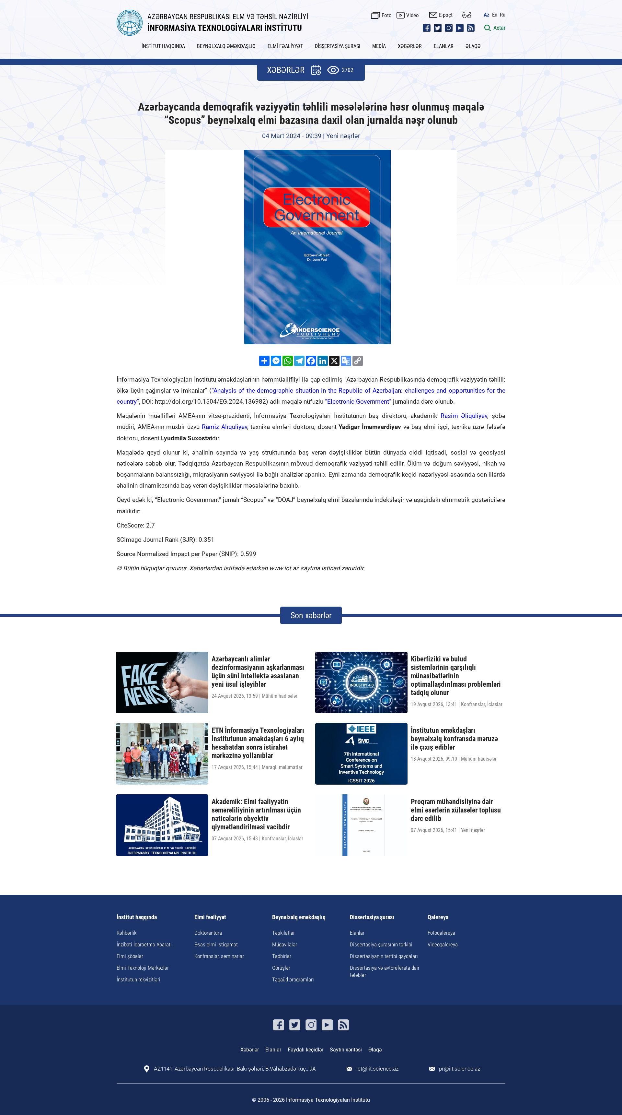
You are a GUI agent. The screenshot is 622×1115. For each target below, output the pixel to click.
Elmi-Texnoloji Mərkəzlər (143, 968)
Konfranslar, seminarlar (219, 956)
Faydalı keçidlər (305, 1050)
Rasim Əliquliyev (464, 416)
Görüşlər (281, 968)
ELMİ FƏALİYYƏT (285, 46)
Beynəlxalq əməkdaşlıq (299, 917)
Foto (387, 15)
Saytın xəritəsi (346, 1050)
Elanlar (357, 933)
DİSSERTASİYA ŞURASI (337, 46)
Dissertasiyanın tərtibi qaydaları (384, 956)
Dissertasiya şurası (372, 917)
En (494, 15)
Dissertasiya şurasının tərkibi (381, 944)
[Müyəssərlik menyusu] (466, 15)
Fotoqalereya (441, 933)
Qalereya (438, 917)
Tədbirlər (281, 956)
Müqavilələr (284, 944)
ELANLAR (444, 46)
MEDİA (379, 46)
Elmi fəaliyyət (210, 917)
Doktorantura (208, 933)
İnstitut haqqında (137, 917)
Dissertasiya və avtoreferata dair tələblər (385, 971)
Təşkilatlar (283, 933)
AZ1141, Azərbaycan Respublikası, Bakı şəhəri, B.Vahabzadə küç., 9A (235, 1069)
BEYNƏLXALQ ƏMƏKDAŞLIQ (226, 46)
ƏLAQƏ (473, 46)
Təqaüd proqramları (293, 979)
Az (487, 15)
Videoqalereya (443, 944)
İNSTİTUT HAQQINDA (163, 46)
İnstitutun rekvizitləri (138, 979)
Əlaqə (375, 1050)
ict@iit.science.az (377, 1069)
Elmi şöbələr (130, 956)
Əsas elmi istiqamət (216, 944)
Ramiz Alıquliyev (224, 427)
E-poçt (446, 15)
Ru (502, 15)
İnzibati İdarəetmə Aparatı (144, 944)
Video (412, 15)
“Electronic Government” (358, 401)
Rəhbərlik (126, 933)
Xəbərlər (249, 1050)
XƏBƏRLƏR (410, 46)
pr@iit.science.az (459, 1069)
